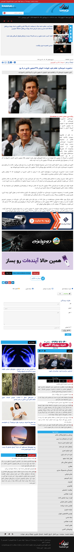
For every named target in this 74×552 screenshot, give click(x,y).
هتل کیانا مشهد (67, 458)
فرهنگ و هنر (69, 62)
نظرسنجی (3, 1)
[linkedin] (12, 282)
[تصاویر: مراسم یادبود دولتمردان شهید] (55, 361)
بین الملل (55, 534)
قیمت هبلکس (68, 494)
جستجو (48, 542)
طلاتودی (69, 486)
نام (70, 304)
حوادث (23, 534)
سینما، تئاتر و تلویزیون (57, 62)
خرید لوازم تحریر (67, 450)
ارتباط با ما (40, 540)
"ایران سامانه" (40, 548)
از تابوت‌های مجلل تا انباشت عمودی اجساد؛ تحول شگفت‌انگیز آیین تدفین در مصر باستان (18, 398)
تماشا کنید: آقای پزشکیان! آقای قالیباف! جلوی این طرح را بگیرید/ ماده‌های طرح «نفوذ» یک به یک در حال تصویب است (54, 426)
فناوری (36, 534)
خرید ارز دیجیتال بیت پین (64, 439)
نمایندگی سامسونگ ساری (64, 470)
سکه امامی (69, 517)
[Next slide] (39, 350)
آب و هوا (23, 1)
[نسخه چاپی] (3, 62)
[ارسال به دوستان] (5, 62)
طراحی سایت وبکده (66, 506)
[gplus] (9, 282)
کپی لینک (35, 273)
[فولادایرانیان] (37, 221)
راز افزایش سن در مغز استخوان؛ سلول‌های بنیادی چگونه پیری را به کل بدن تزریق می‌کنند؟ (18, 370)
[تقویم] (70, 37)
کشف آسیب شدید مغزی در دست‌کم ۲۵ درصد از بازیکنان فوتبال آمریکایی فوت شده (30, 36)
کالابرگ (70, 482)
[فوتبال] (70, 33)
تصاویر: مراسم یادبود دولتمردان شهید (60, 371)
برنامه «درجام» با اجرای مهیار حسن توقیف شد (23, 458)
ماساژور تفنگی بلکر (66, 462)
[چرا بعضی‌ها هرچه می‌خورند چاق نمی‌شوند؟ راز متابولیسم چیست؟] (18, 410)
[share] (4, 21)
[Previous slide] (44, 350)
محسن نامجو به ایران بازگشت (44, 46)
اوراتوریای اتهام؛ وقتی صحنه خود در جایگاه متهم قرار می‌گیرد (20, 469)
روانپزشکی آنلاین (67, 529)
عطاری (70, 466)
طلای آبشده (68, 525)
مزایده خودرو (68, 510)
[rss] (11, 21)
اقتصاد (46, 534)
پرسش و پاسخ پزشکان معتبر (63, 435)
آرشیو (43, 542)
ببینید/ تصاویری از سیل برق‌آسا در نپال (61, 394)
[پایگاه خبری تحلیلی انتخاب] (64, 8)
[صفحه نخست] (70, 27)
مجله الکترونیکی (12, 540)
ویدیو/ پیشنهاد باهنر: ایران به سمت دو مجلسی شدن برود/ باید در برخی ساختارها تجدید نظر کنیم (54, 398)
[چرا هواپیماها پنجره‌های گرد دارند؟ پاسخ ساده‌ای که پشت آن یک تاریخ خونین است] (18, 435)
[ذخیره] (9, 62)
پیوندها (28, 1)
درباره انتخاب (47, 540)
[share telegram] (8, 21)
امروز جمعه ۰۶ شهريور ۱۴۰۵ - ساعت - (60, 17)
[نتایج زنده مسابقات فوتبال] (70, 40)
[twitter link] (5, 534)
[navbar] (72, 17)
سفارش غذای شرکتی (66, 502)
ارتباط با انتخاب (34, 1)
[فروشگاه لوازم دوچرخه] (37, 241)
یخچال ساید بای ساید (65, 447)
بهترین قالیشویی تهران (65, 513)
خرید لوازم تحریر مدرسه (65, 443)
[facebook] (6, 282)
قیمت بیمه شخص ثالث (65, 498)
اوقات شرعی (17, 1)
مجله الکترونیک (10, 1)
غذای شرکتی (68, 474)
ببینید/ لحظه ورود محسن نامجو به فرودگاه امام (59, 402)
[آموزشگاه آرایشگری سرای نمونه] (37, 261)
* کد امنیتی (68, 327)
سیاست (61, 534)
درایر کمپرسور (68, 478)
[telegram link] (9, 534)
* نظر (70, 313)
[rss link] (12, 534)
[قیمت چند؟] (70, 30)
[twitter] (3, 282)
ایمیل (69, 308)
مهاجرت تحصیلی (67, 490)
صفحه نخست (69, 534)
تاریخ (50, 534)
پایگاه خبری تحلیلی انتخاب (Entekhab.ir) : (61, 117)
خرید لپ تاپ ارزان (66, 454)
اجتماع (41, 534)
